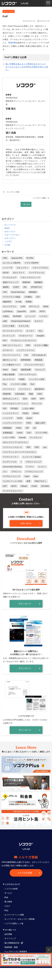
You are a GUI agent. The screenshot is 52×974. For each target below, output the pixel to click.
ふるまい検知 (28, 408)
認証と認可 (40, 423)
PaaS (5, 370)
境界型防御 (25, 360)
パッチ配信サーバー (11, 365)
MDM (45, 306)
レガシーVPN (9, 437)
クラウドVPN (41, 433)
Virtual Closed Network (20, 321)
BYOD (5, 273)
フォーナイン (24, 389)
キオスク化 (23, 326)
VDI (4, 408)
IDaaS (7, 228)
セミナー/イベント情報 (14, 915)
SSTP (32, 311)
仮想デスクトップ (10, 282)
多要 (28, 481)
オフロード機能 (41, 345)
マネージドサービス (27, 374)
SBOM (35, 413)
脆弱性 (6, 287)
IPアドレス (34, 306)
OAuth (19, 433)
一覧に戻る (26, 204)
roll (34, 428)
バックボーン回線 (39, 198)
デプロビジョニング (11, 476)
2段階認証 (7, 428)
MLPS (13, 486)
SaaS (14, 370)
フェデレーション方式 (12, 481)
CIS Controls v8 (38, 355)
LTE (38, 297)
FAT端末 (14, 408)
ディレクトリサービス (34, 365)
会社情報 (8, 934)
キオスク (38, 321)
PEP (28, 447)
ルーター (30, 331)
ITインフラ (36, 403)
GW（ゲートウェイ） (12, 345)
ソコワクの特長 (11, 889)
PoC (5, 340)
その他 (7, 245)
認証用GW (39, 389)
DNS (25, 399)
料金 (6, 897)
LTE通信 (28, 297)
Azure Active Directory (12, 467)
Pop (4, 384)
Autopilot (40, 336)
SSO (29, 433)
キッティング (8, 336)
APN (28, 345)
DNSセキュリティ (10, 399)
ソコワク (8, 241)
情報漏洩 (38, 282)
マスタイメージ (25, 336)
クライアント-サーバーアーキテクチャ (19, 452)
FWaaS (24, 486)
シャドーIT (7, 268)
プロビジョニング (33, 462)
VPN (5, 258)
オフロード (7, 350)
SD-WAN (45, 486)
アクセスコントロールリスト (23, 340)
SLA (32, 384)
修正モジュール (9, 360)
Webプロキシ (40, 481)
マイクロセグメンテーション (15, 403)
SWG (39, 394)
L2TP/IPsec (8, 311)
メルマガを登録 (24, 873)
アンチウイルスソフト (12, 491)
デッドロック (35, 437)
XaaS (27, 476)
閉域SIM (26, 282)
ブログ (7, 906)
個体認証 (33, 292)
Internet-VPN (16, 258)
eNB (5, 321)
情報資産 (38, 360)
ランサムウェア (9, 277)
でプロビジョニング (33, 471)
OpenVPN (21, 311)
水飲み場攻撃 (8, 374)
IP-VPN (30, 258)
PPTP (42, 311)
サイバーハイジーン (11, 355)
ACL (40, 331)
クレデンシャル (9, 462)
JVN (5, 292)
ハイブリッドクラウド (12, 423)
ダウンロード (24, 604)
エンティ (42, 467)
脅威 (31, 394)
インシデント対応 (12, 192)
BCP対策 (17, 316)
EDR (34, 399)
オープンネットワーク (12, 331)
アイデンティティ (10, 457)
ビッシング (30, 316)
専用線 (29, 302)
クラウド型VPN (31, 263)
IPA (24, 287)
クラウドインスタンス (12, 447)
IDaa (36, 476)
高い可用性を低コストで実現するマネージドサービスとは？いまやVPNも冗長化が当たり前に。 (26, 67)
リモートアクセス (12, 235)
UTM (23, 306)
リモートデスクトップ (30, 277)
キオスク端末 (8, 326)
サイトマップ (10, 938)
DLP (5, 486)
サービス (8, 893)
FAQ (6, 910)
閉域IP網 (12, 43)
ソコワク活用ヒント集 (13, 923)
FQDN (25, 413)
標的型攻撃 (26, 370)
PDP (37, 447)
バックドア (7, 418)
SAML (18, 428)
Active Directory (17, 292)
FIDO (29, 423)
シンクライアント (10, 413)
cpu (44, 447)
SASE (19, 418)
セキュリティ (10, 238)
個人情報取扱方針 (12, 943)
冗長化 (6, 316)
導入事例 (8, 902)
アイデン (30, 467)
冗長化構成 (19, 394)
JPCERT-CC (36, 287)
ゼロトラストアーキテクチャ (15, 442)
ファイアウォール (36, 273)
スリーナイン (8, 389)
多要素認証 (7, 433)
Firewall (22, 437)
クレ (5, 471)
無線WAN (7, 302)
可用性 (22, 379)
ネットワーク (10, 225)
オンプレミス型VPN (11, 263)
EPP (42, 399)
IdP (27, 428)
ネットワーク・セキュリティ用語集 (19, 919)
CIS (26, 355)
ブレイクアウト (9, 306)
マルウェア (40, 370)
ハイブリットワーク (25, 350)
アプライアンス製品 (11, 297)
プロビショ (16, 471)
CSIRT (16, 287)
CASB (34, 486)
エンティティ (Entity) (32, 457)
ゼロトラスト (10, 231)
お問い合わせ (26, 523)
